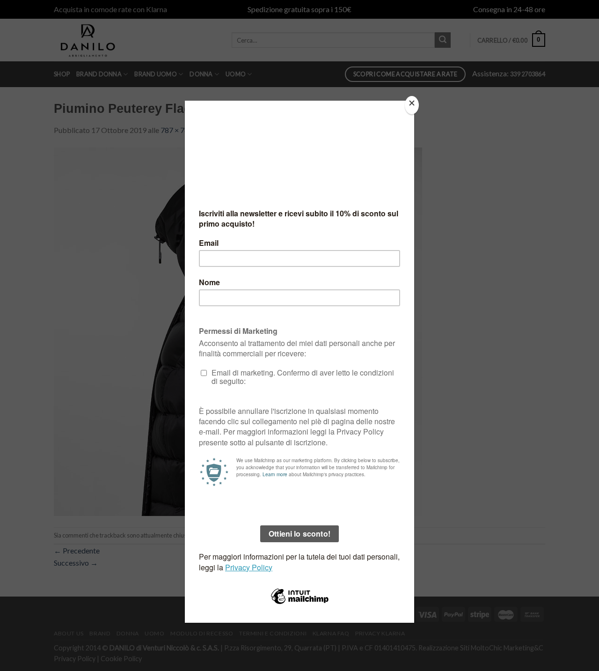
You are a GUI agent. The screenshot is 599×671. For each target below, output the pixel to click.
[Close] (412, 105)
